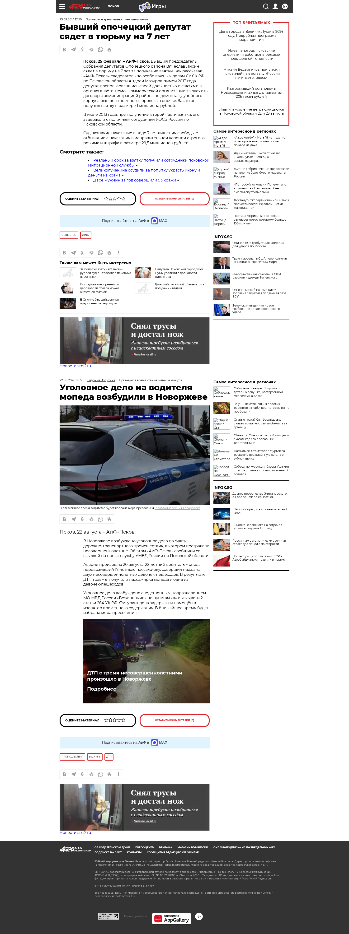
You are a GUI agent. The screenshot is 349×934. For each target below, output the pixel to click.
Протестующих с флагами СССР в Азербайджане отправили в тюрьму (259, 558)
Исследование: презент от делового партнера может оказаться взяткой (99, 288)
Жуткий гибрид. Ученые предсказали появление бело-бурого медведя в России (261, 172)
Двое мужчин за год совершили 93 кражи (134, 180)
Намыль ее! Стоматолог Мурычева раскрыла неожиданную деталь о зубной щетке (259, 454)
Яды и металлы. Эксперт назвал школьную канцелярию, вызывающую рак (257, 157)
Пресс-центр (144, 847)
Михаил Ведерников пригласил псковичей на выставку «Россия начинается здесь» (251, 74)
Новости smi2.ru (75, 366)
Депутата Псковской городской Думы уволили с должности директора (179, 273)
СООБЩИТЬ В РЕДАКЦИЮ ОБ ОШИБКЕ (173, 852)
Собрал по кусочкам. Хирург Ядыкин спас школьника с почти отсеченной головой (261, 470)
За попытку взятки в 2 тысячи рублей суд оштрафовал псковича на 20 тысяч (105, 273)
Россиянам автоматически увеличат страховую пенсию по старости (259, 542)
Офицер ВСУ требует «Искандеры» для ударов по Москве (258, 244)
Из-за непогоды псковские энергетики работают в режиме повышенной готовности (251, 55)
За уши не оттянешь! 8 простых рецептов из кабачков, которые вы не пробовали (261, 407)
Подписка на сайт (108, 852)
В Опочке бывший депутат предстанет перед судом (99, 301)
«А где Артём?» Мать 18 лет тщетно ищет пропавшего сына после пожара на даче (259, 141)
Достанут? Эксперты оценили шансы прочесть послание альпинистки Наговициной (261, 203)
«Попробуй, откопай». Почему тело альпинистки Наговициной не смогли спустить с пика (260, 188)
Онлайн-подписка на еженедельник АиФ (244, 847)
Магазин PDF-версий (193, 847)
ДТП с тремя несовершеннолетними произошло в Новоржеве (134, 676)
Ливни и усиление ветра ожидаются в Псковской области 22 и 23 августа (251, 111)
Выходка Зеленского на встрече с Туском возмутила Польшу (257, 526)
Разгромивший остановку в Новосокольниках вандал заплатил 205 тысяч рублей (251, 93)
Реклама (165, 847)
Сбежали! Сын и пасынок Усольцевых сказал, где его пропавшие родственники (261, 439)
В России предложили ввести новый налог (259, 511)
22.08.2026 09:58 (72, 380)
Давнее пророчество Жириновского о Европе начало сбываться (259, 495)
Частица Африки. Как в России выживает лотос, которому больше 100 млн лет (260, 219)
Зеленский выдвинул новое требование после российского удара (256, 309)
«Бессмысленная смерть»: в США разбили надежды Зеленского (256, 276)
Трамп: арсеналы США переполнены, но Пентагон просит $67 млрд (260, 260)
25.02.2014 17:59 (71, 19)
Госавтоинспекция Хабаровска (177, 508)
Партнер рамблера (135, 916)
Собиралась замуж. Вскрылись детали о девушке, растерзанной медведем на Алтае (258, 392)
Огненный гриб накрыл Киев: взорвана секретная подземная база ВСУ (259, 293)
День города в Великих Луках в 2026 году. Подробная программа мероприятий (251, 36)
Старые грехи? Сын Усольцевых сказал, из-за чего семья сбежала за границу (260, 423)
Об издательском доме (112, 847)
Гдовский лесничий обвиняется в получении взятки (179, 286)
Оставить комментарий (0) (174, 198)
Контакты (134, 852)
